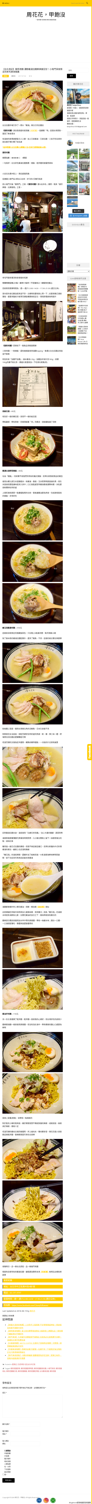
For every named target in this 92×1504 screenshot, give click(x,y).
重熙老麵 (53, 1371)
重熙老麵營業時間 (27, 1368)
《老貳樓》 (33, 130)
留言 (4, 1393)
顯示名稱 (6, 1424)
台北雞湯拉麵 (44, 1371)
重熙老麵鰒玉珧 (11, 1371)
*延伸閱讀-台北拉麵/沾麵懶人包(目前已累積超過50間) (24, 147)
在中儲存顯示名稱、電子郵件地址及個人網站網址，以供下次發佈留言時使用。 (7, 1463)
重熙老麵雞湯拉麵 (40, 1368)
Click (89, 752)
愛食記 (6, 76)
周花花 (13, 76)
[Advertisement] (46, 44)
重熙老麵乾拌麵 (33, 1371)
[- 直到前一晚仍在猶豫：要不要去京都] (72, 178)
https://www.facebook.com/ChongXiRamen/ (30, 1305)
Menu (7, 3)
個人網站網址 (5, 1442)
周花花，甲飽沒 (46, 15)
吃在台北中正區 (29, 1364)
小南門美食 (51, 1368)
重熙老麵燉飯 (22, 1371)
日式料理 (20, 1364)
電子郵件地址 (5, 1432)
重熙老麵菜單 (15, 1368)
